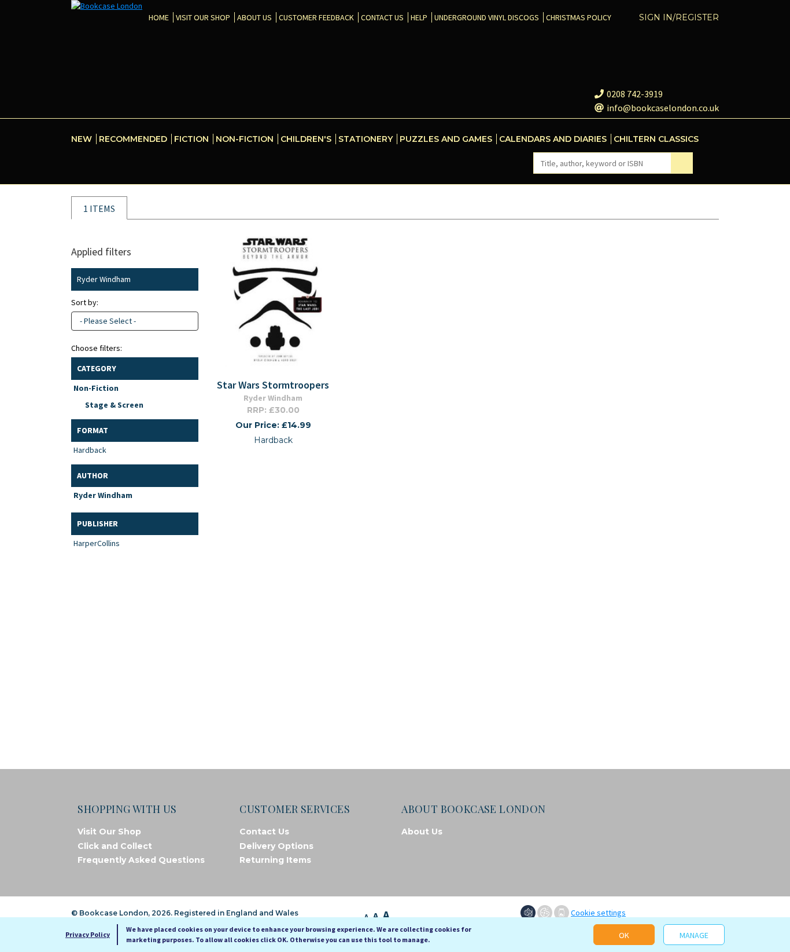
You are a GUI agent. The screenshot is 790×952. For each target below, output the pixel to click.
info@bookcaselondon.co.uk (663, 107)
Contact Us (264, 831)
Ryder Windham (102, 495)
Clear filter (187, 279)
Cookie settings (598, 912)
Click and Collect (114, 846)
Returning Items (275, 860)
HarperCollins (96, 543)
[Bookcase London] (106, 6)
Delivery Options (276, 846)
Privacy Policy (87, 934)
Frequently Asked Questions (141, 860)
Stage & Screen (114, 405)
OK (624, 935)
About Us (421, 831)
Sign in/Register (679, 17)
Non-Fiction (96, 388)
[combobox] (134, 321)
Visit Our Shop (109, 831)
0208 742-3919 (635, 94)
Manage (694, 935)
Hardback (89, 450)
